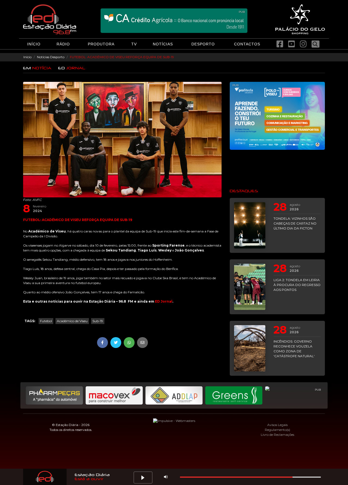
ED (72, 68)
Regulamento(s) (277, 430)
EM (37, 68)
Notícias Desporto (50, 57)
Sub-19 (97, 321)
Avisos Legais (277, 425)
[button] (143, 477)
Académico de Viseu (72, 321)
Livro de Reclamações (277, 435)
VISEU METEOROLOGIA (277, 169)
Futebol (46, 321)
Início (27, 57)
